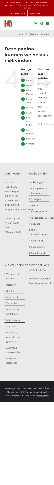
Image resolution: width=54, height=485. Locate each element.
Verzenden (12, 303)
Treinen (35, 205)
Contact (30, 143)
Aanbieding (37, 240)
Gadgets (35, 223)
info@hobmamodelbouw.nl (19, 209)
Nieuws (29, 107)
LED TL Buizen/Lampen (39, 232)
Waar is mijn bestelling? (13, 311)
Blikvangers (37, 182)
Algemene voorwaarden (13, 350)
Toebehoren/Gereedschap (39, 217)
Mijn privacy (13, 320)
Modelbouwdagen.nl (40, 278)
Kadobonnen (38, 246)
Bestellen (11, 284)
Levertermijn (13, 297)
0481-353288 (11, 204)
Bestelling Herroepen (12, 360)
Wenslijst (30, 139)
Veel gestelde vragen (13, 276)
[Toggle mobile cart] (35, 23)
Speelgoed (36, 199)
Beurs (29, 113)
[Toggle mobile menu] (48, 23)
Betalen (10, 291)
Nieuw (29, 85)
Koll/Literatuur (39, 211)
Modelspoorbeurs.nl (40, 283)
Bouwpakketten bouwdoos (39, 190)
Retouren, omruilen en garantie (13, 337)
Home (29, 80)
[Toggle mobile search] (41, 23)
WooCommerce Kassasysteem (35, 396)
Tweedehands (38, 253)
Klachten (11, 326)
